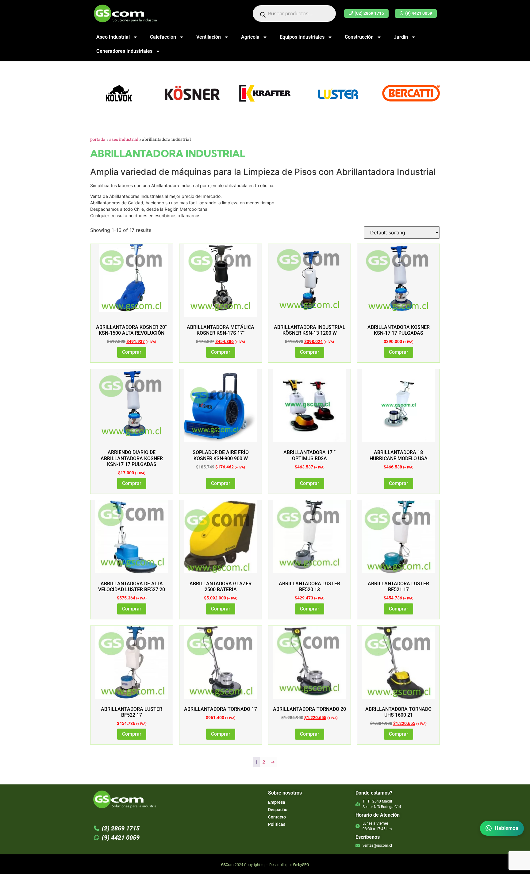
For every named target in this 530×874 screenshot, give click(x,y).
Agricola (250, 37)
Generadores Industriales (124, 51)
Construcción (359, 37)
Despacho (277, 809)
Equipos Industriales (302, 37)
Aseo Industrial (113, 37)
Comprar (131, 352)
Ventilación (208, 37)
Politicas (276, 824)
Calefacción (163, 37)
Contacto (277, 816)
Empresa (276, 802)
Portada (98, 139)
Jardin (401, 37)
